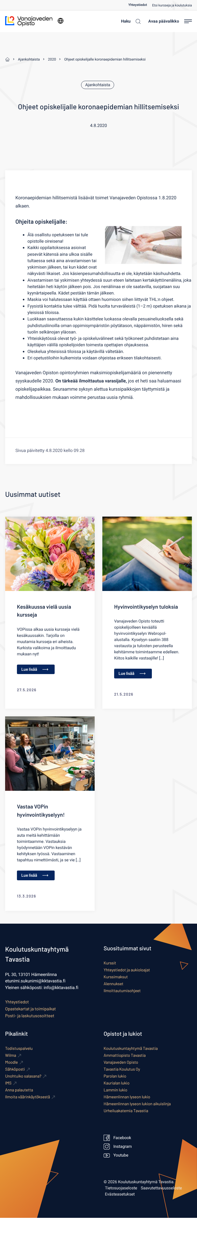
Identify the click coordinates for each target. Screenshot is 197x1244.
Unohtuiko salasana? (23, 1076)
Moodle (11, 1062)
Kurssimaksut (116, 976)
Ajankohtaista (97, 85)
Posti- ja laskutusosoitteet (29, 1015)
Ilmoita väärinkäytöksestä (27, 1096)
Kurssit (110, 963)
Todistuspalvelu (19, 1048)
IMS (8, 1083)
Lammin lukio (115, 1090)
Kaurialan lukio (117, 1083)
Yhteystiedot (137, 5)
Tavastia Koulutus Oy (122, 1069)
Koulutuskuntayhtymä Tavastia (131, 1048)
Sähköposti (15, 1069)
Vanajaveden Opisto (121, 1062)
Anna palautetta (19, 1090)
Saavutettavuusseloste (161, 1188)
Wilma (10, 1055)
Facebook (122, 1138)
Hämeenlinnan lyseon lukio (127, 1096)
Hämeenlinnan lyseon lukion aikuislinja (137, 1103)
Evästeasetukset (120, 1194)
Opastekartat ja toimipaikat (30, 1008)
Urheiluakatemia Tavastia (126, 1110)
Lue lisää (29, 669)
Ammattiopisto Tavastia (125, 1055)
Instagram (122, 1146)
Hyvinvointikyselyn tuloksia (146, 607)
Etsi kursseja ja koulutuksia (172, 5)
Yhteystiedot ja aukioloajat (127, 969)
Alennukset (113, 983)
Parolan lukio (115, 1076)
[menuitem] (140, 5)
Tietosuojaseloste (121, 1188)
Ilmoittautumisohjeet (122, 990)
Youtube (120, 1155)
